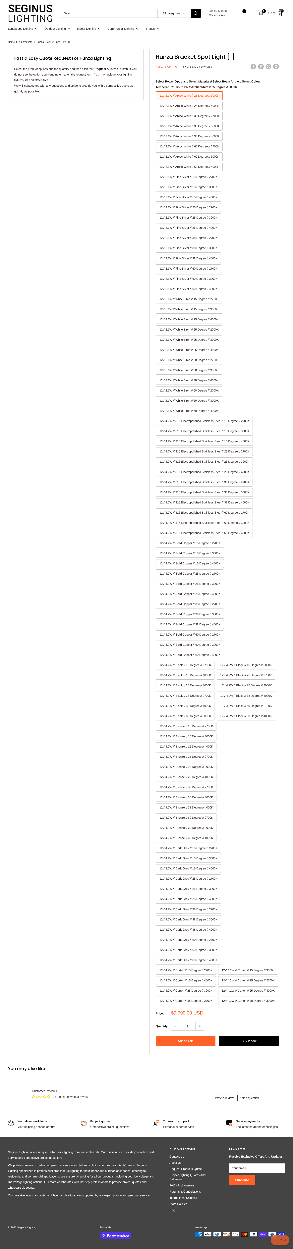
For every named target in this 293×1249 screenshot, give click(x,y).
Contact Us (176, 1156)
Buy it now (249, 1041)
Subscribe (242, 1180)
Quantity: (162, 1026)
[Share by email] (276, 66)
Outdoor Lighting (55, 28)
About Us (175, 1162)
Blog (172, 1210)
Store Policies (178, 1204)
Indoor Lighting (86, 28)
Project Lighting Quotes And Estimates (187, 1177)
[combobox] (109, 13)
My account (217, 15)
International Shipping (183, 1197)
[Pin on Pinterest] (261, 66)
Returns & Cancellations (185, 1191)
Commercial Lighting (120, 28)
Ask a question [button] (249, 1098)
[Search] (196, 13)
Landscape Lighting (20, 28)
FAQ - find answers (182, 1185)
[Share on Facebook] (253, 66)
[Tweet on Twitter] (268, 66)
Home (11, 41)
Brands (150, 28)
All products (25, 41)
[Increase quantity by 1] (200, 1026)
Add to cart (185, 1041)
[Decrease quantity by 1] (175, 1026)
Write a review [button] (224, 1098)
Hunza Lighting (166, 66)
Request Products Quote (185, 1169)
